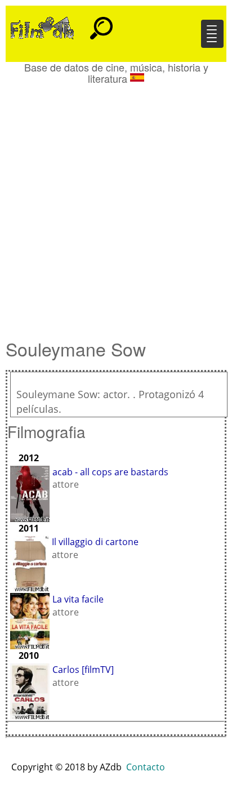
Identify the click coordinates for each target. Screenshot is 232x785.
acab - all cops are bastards (110, 472)
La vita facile (78, 599)
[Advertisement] (116, 206)
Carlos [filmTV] (83, 669)
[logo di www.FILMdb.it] (42, 27)
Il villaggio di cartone (95, 542)
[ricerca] (101, 23)
